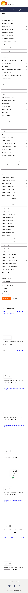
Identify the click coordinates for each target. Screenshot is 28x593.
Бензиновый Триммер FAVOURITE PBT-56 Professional (13, 342)
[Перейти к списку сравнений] (14, 10)
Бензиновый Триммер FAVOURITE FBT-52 (13, 492)
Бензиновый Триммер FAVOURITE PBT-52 (13, 380)
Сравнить (9, 337)
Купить (5, 337)
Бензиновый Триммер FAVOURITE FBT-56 (13, 417)
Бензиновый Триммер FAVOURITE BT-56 (13, 529)
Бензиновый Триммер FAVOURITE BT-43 (13, 455)
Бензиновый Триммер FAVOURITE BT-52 (13, 567)
